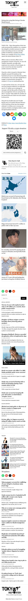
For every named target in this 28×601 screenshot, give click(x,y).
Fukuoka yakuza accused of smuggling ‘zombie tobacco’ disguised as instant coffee (13, 551)
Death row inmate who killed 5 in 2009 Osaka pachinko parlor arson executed (13, 371)
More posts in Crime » (22, 173)
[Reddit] (12, 114)
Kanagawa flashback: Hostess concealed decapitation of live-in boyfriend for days (14, 335)
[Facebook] (4, 114)
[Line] (24, 114)
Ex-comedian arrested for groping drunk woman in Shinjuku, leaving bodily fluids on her (13, 251)
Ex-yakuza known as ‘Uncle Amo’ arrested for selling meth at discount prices (13, 575)
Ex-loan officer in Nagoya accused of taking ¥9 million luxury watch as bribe (13, 420)
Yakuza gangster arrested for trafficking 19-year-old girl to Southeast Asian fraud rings (14, 484)
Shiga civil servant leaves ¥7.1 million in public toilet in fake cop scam (13, 224)
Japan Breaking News (20, 123)
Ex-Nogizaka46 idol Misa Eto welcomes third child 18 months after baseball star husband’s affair (18, 446)
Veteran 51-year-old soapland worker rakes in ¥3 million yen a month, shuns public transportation (13, 306)
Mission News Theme (10, 599)
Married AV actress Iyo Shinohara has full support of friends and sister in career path (18, 439)
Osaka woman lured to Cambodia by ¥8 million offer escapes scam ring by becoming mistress (18, 465)
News (5, 125)
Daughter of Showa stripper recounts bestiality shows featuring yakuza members (13, 321)
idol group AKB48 (19, 54)
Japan (13, 123)
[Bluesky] (14, 118)
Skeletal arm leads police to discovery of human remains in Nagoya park (14, 407)
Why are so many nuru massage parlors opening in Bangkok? (14, 509)
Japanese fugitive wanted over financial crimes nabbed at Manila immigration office (14, 522)
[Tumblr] (20, 114)
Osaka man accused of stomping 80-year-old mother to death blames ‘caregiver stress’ (13, 394)
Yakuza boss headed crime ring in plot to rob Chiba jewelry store (14, 561)
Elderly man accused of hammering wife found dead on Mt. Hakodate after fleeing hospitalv (14, 198)
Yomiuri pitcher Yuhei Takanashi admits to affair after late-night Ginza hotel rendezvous (17, 452)
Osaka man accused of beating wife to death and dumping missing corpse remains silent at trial (13, 383)
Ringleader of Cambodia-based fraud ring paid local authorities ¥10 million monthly (13, 535)
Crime (9, 123)
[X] (8, 114)
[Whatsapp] (16, 114)
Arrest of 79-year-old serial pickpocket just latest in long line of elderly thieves (13, 278)
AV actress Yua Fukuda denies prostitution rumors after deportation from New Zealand (17, 459)
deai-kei (11, 81)
